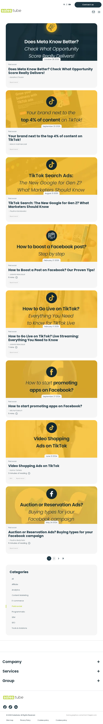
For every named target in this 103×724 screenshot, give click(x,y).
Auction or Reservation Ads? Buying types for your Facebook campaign (50, 534)
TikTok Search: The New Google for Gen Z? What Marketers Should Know (48, 205)
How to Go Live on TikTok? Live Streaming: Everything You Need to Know (43, 338)
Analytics (16, 590)
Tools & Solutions (19, 628)
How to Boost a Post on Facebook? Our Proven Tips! (51, 270)
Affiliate (15, 584)
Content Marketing (20, 595)
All (13, 579)
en (69, 4)
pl (64, 4)
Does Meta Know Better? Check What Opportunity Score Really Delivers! (50, 71)
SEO (13, 622)
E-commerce (18, 601)
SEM (13, 617)
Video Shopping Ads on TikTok (33, 466)
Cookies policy (43, 720)
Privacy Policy (25, 720)
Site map (9, 720)
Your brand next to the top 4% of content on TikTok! (45, 138)
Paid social (17, 606)
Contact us (88, 4)
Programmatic (18, 611)
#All (11, 478)
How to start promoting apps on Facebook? (45, 406)
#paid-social (14, 82)
